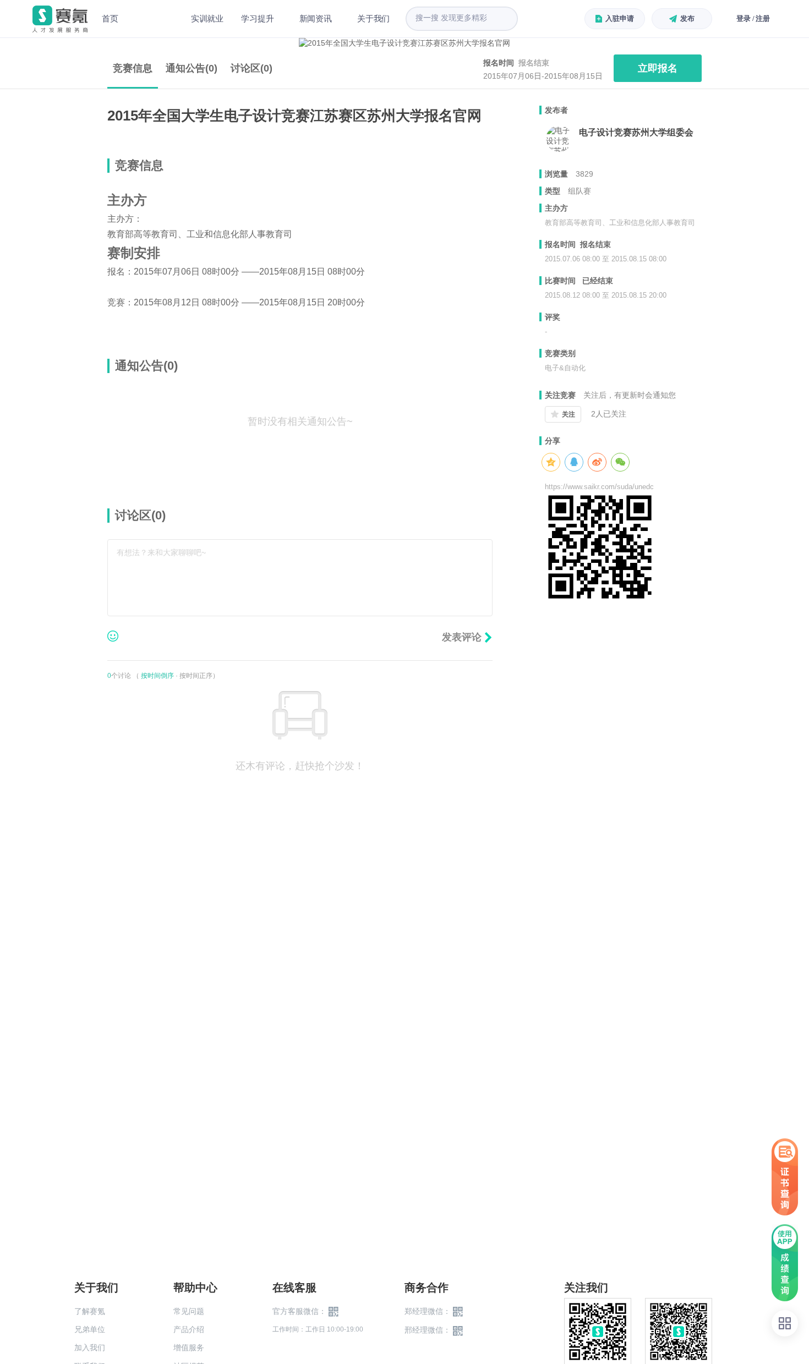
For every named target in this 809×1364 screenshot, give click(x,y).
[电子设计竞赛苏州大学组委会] (559, 138)
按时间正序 (195, 676)
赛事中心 (154, 19)
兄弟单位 (89, 1329)
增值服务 (188, 1347)
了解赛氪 (89, 1311)
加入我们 (89, 1347)
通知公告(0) (191, 68)
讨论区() (251, 68)
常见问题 (188, 1311)
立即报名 (657, 68)
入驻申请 (619, 18)
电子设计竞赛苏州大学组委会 (636, 132)
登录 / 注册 (753, 18)
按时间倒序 (157, 676)
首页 (110, 18)
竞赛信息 (132, 68)
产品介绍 (188, 1329)
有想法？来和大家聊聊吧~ (161, 552)
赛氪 (60, 19)
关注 (568, 414)
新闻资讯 (315, 18)
